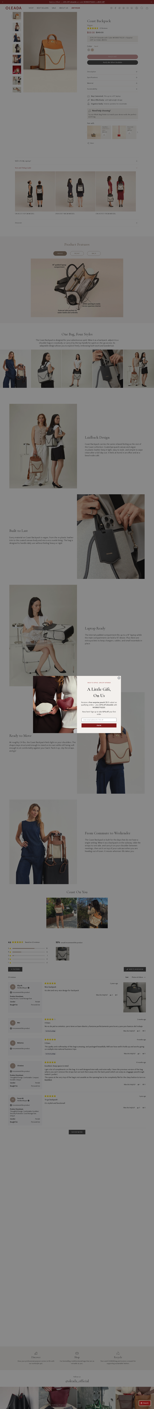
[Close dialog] (119, 678)
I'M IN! (99, 725)
